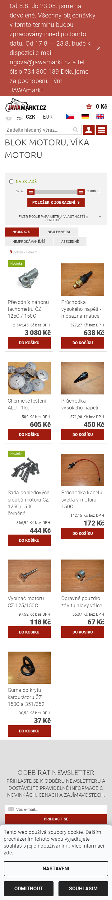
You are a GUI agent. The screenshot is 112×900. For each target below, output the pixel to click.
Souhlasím (83, 889)
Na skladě (26, 181)
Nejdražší (21, 232)
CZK (30, 117)
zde (8, 853)
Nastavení (56, 869)
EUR (48, 117)
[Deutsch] (85, 116)
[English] (100, 116)
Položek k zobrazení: (56, 202)
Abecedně (70, 242)
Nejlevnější (59, 232)
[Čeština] (70, 116)
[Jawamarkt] (26, 104)
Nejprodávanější (28, 242)
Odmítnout (28, 889)
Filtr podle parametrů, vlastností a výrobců (53, 218)
